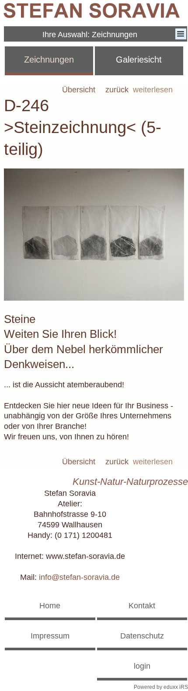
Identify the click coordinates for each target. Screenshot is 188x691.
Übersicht (78, 90)
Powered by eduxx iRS (161, 687)
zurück (117, 90)
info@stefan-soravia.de (79, 577)
